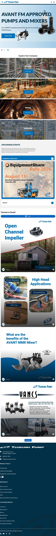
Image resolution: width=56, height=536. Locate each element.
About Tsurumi (4, 486)
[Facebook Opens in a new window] (6, 533)
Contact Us (3, 506)
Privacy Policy (3, 468)
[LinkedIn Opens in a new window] (0, 533)
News (1, 495)
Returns (2, 512)
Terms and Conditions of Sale (7, 521)
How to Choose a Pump (6, 489)
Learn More (28, 71)
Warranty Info (3, 509)
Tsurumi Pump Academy (6, 492)
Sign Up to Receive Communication (9, 497)
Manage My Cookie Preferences (8, 473)
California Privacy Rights (6, 471)
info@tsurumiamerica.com (9, 459)
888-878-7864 (6, 456)
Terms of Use (3, 518)
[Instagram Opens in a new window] (9, 533)
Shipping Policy (4, 515)
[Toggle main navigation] (2, 2)
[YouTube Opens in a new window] (3, 533)
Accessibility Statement (6, 523)
